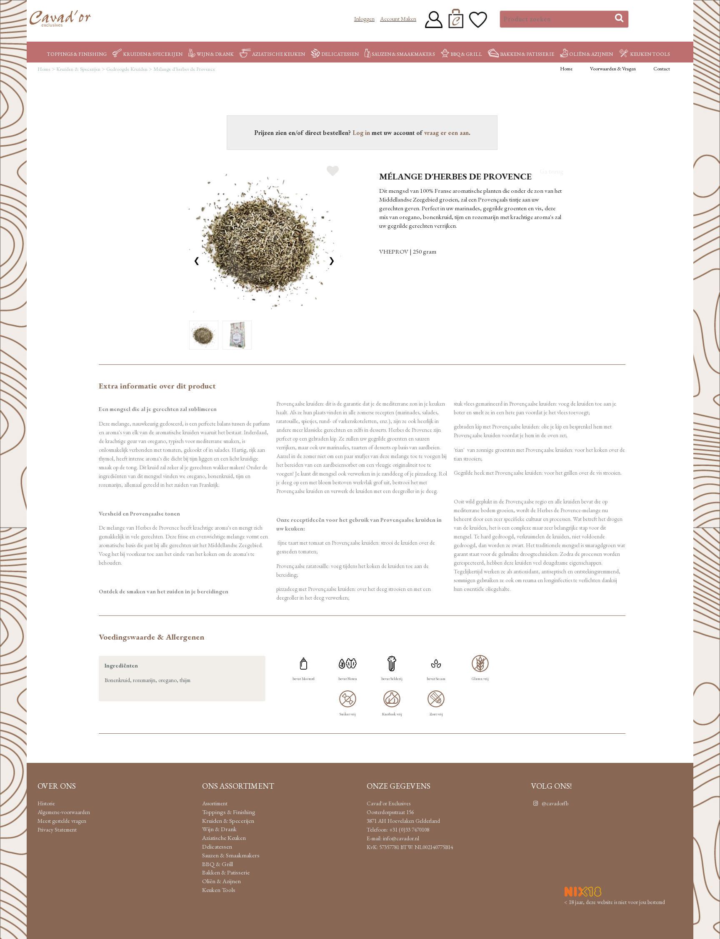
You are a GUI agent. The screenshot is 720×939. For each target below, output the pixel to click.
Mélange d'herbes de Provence (184, 68)
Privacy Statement (57, 829)
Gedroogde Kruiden (127, 68)
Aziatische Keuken (278, 54)
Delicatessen (340, 54)
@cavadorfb (554, 803)
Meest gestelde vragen (62, 820)
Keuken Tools (650, 54)
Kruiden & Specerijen (152, 54)
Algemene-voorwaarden (64, 812)
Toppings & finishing (77, 54)
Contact (661, 68)
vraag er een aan (446, 133)
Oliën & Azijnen (591, 54)
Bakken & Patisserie (527, 54)
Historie (46, 803)
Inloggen (364, 18)
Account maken (398, 18)
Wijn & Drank (215, 54)
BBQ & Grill (466, 54)
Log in (361, 133)
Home (44, 68)
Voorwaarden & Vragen (613, 68)
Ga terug (551, 171)
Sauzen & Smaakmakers (403, 54)
